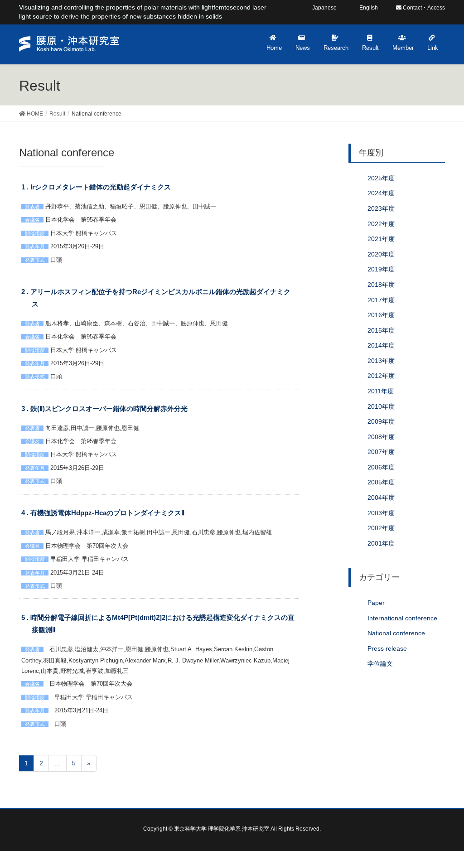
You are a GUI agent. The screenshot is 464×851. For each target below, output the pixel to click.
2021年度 (381, 238)
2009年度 (381, 421)
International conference (402, 618)
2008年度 (381, 436)
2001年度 (381, 543)
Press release (387, 648)
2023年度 (381, 208)
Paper (376, 602)
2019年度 (381, 269)
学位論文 (380, 663)
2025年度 (381, 178)
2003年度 (381, 513)
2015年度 (381, 330)
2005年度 (381, 482)
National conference (396, 633)
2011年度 (380, 391)
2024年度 (381, 193)
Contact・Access (423, 8)
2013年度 (381, 360)
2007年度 (381, 451)
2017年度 (381, 300)
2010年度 (381, 406)
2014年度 (381, 345)
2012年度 (381, 375)
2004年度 (381, 497)
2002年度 (381, 528)
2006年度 (381, 467)
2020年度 (381, 254)
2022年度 (381, 223)
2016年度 (381, 315)
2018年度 (381, 284)
